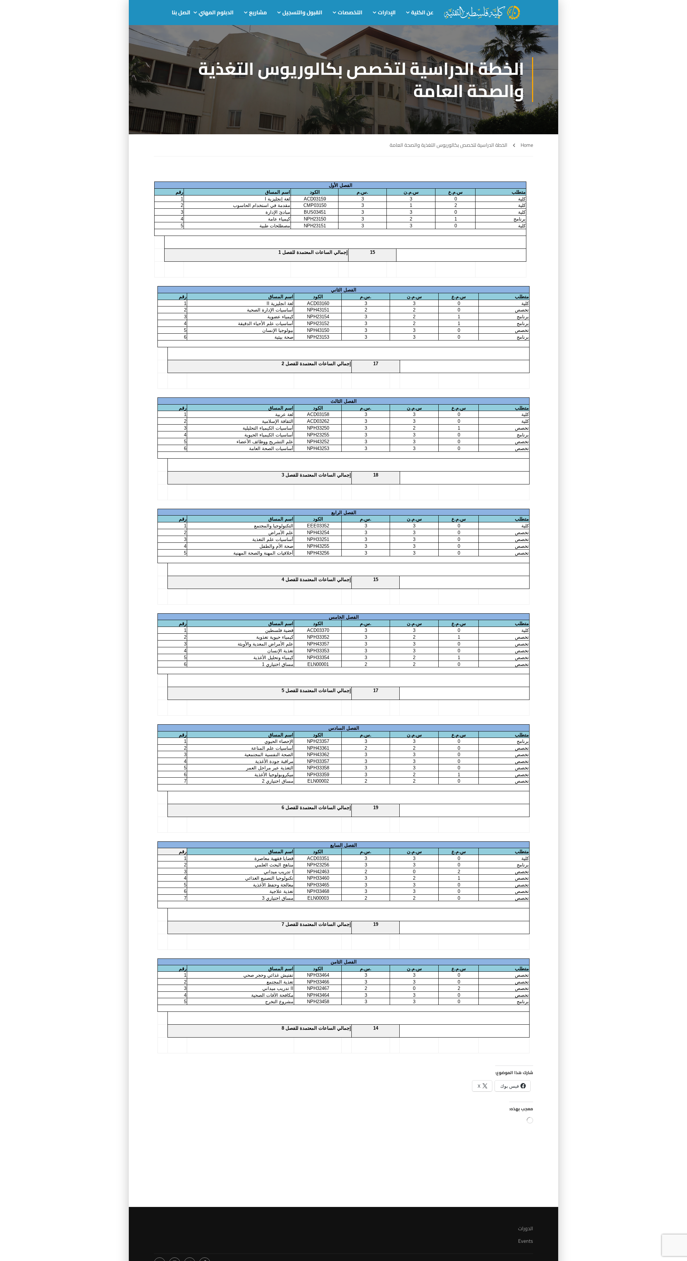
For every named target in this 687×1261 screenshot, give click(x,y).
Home (527, 145)
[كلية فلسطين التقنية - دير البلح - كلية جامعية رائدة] (481, 12)
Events (525, 1241)
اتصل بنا (181, 12)
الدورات (525, 1228)
